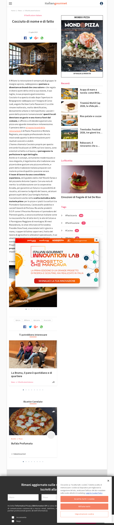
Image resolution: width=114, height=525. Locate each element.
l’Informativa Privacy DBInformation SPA (31, 505)
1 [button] (26, 309)
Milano (27, 320)
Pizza (21, 439)
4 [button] (34, 309)
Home (13, 10)
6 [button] (40, 309)
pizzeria (37, 320)
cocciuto (48, 320)
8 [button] (42, 390)
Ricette (13, 439)
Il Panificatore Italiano (32, 10)
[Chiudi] (108, 481)
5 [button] (37, 309)
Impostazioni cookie (84, 514)
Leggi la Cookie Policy (94, 493)
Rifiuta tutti (84, 506)
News (20, 10)
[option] (33, 363)
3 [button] (31, 309)
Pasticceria (74, 215)
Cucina (72, 230)
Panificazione (75, 223)
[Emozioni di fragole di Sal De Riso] (82, 179)
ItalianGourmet (19, 454)
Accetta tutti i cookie (84, 499)
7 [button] (40, 390)
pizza (18, 320)
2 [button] (29, 309)
